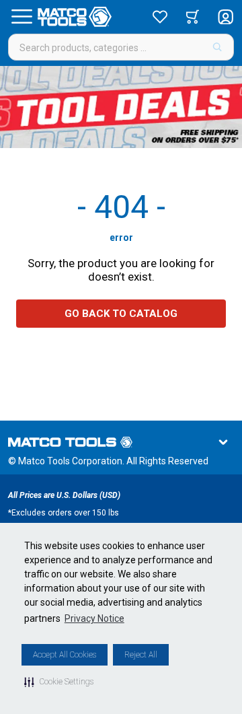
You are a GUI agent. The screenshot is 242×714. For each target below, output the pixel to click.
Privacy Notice (94, 618)
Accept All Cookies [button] (64, 654)
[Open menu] (21, 16)
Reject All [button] (140, 654)
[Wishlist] (160, 17)
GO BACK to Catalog (121, 314)
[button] (59, 681)
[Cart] (192, 17)
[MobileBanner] (121, 107)
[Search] (217, 47)
